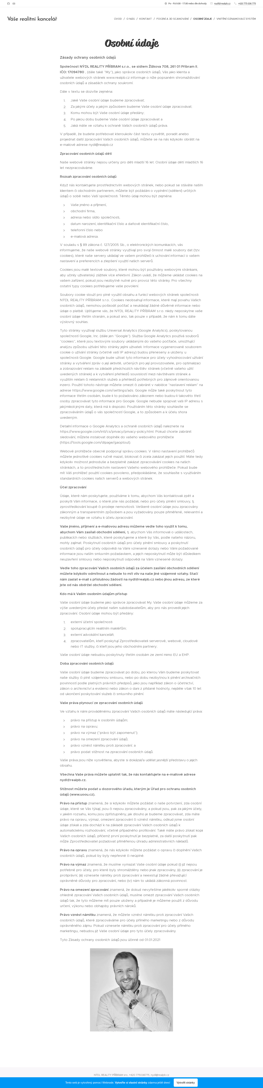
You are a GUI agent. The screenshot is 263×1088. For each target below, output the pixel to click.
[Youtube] (14, 4)
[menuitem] (119, 18)
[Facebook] (8, 4)
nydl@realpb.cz (222, 3)
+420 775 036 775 (247, 3)
